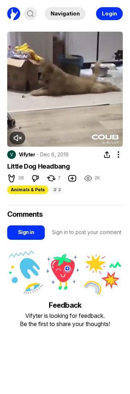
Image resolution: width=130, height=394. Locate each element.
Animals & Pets (28, 189)
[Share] (107, 154)
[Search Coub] (30, 13)
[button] (17, 138)
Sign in (26, 232)
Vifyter (27, 154)
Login (109, 13)
